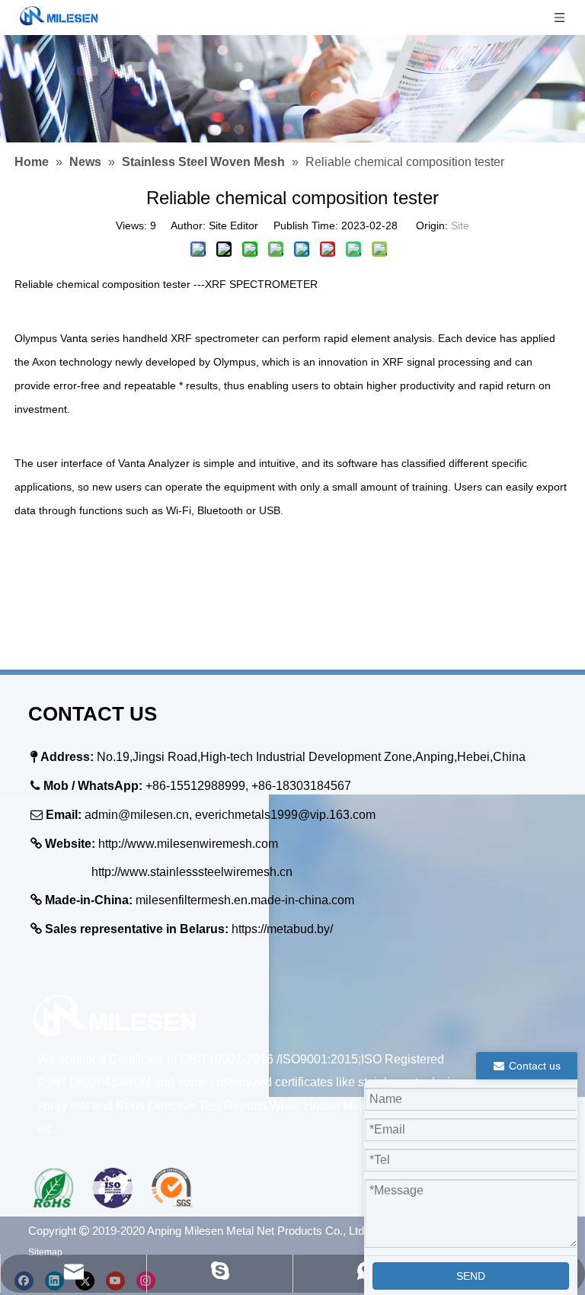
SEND (470, 1276)
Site (460, 225)
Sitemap (45, 1252)
